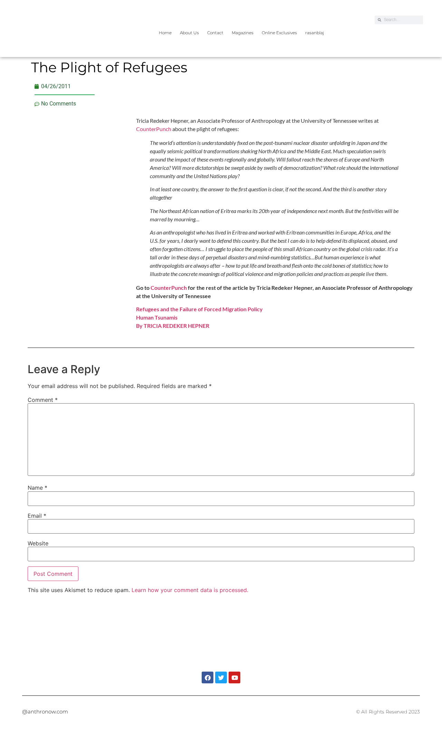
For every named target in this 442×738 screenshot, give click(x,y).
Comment (43, 400)
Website (38, 543)
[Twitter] (221, 677)
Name (37, 487)
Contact (215, 32)
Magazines (242, 32)
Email (37, 515)
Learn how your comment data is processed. (190, 590)
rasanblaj (314, 32)
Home (165, 32)
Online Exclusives (279, 32)
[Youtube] (234, 677)
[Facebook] (207, 677)
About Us (189, 32)
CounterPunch (153, 129)
